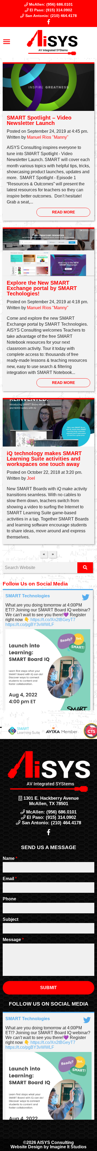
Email (10, 878)
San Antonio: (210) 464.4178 (50, 15)
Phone (9, 899)
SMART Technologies (27, 596)
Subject (10, 919)
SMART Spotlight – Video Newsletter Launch (39, 120)
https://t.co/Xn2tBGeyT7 (52, 619)
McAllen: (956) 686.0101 (50, 4)
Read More (63, 212)
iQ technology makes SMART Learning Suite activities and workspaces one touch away (44, 458)
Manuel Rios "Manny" (47, 137)
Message (13, 939)
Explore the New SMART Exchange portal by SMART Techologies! (42, 288)
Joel (31, 478)
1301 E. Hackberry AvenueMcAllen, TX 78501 (50, 801)
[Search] (85, 567)
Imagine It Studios (68, 1147)
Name (10, 858)
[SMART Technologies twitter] (86, 596)
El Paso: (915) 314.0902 (50, 10)
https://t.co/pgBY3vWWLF (29, 624)
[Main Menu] (6, 42)
